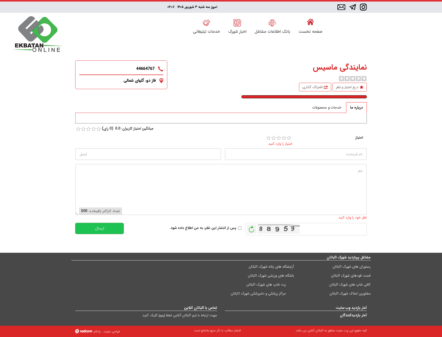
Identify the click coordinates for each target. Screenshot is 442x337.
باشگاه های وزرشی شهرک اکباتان (271, 275)
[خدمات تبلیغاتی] (206, 22)
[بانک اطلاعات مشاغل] (272, 22)
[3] (279, 138)
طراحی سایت (112, 331)
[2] (273, 138)
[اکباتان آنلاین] (38, 34)
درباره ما (356, 107)
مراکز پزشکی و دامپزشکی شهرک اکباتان (258, 293)
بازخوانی (251, 228)
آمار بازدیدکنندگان (353, 315)
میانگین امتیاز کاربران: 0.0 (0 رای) (127, 128)
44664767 (145, 69)
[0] (341, 78)
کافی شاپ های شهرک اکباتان (350, 284)
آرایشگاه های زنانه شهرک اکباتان (271, 266)
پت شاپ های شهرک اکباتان (266, 284)
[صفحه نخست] (310, 22)
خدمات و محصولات (326, 107)
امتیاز (359, 137)
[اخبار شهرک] (237, 22)
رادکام (97, 331)
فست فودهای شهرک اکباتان (351, 275)
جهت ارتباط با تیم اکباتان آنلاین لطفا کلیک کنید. (179, 315)
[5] (289, 138)
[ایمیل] (341, 7)
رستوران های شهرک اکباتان (352, 266)
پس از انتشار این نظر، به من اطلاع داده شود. (203, 228)
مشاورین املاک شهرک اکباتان (350, 293)
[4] (284, 138)
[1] (268, 138)
